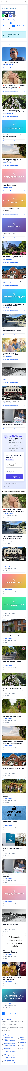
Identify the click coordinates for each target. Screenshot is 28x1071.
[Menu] (25, 2)
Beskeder (7, 23)
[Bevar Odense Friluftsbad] (14, 373)
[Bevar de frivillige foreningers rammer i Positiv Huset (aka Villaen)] (14, 252)
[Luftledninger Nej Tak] (14, 229)
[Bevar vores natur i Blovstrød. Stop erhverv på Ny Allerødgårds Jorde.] (14, 155)
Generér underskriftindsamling (15, 476)
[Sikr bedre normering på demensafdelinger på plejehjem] (14, 349)
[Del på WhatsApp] (3, 15)
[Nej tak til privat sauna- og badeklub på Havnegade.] (14, 205)
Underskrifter (9, 26)
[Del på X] (6, 15)
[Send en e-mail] (10, 15)
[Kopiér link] (14, 15)
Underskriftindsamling (9, 20)
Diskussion (22, 26)
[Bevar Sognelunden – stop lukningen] (14, 276)
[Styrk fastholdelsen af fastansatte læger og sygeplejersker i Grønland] (14, 300)
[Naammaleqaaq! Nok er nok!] (14, 58)
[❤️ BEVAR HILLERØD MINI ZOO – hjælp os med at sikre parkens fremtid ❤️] (14, 82)
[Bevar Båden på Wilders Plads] (14, 396)
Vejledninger (6, 1035)
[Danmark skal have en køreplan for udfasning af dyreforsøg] (14, 131)
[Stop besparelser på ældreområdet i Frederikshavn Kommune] (14, 180)
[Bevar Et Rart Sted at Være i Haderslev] (14, 420)
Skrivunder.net (5, 2)
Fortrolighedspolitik (8, 29)
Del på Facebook (9, 12)
